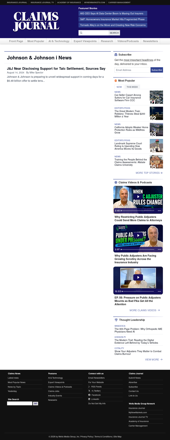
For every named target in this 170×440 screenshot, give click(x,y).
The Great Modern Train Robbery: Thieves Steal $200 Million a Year (130, 113)
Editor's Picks (122, 108)
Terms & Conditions (103, 436)
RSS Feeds (96, 386)
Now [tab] (119, 86)
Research (107, 41)
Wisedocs (120, 326)
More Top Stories (148, 172)
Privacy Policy (86, 436)
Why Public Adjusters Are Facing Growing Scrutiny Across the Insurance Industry (135, 259)
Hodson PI (120, 337)
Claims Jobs (53, 391)
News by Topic (14, 386)
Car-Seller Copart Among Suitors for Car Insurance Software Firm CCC (128, 97)
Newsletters (150, 41)
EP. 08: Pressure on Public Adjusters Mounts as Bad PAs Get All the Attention (138, 301)
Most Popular (35, 41)
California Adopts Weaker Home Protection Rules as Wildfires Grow (131, 129)
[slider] (138, 210)
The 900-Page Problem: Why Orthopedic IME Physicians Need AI (138, 330)
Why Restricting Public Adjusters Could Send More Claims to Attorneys (138, 218)
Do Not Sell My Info (97, 403)
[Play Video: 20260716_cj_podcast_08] (138, 277)
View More (152, 359)
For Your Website (96, 382)
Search (114, 32)
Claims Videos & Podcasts (60, 386)
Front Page (16, 41)
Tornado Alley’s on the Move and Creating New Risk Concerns (113, 25)
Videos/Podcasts (128, 41)
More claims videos (143, 310)
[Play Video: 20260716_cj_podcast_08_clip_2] (138, 197)
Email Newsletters (96, 377)
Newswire (52, 399)
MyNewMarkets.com (94, 2)
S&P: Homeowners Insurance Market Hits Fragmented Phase (112, 19)
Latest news (13, 377)
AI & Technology (58, 41)
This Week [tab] (132, 86)
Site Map (118, 436)
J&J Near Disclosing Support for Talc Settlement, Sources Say (56, 68)
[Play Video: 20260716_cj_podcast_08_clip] (138, 235)
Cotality (119, 348)
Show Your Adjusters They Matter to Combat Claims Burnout (138, 352)
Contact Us (134, 391)
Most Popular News (16, 382)
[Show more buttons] (159, 210)
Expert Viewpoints (85, 41)
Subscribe (157, 70)
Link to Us (133, 395)
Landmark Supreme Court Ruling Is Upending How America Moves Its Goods (128, 146)
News (118, 92)
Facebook (96, 395)
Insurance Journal (17, 2)
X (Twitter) (96, 391)
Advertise (133, 382)
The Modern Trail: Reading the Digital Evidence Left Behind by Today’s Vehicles (136, 341)
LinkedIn (95, 399)
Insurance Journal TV (42, 2)
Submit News (135, 377)
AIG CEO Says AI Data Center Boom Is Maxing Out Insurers (111, 13)
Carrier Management (119, 2)
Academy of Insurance (69, 2)
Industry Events (55, 395)
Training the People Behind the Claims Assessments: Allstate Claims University (131, 162)
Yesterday (12, 391)
